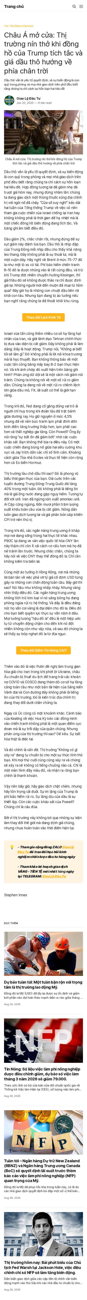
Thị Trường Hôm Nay (19, 26)
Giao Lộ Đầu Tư (28, 98)
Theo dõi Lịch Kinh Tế (43, 317)
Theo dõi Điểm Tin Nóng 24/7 (43, 650)
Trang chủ (13, 6)
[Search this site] (74, 6)
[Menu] (81, 6)
